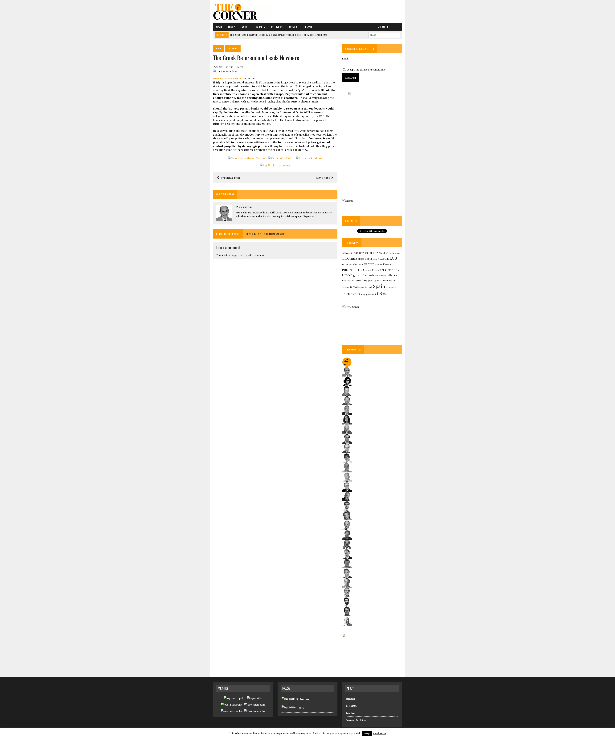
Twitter (301, 708)
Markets (260, 27)
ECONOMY (347, 264)
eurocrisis (378, 264)
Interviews (277, 27)
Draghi (386, 259)
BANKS (229, 66)
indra (383, 276)
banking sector (363, 253)
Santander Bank (365, 287)
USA (384, 294)
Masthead (350, 698)
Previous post (230, 178)
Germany (392, 269)
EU (365, 264)
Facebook (304, 699)
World (245, 27)
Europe (232, 27)
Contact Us (351, 705)
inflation (392, 275)
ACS (344, 253)
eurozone (349, 269)
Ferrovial (368, 270)
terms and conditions (372, 69)
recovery (345, 287)
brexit (391, 252)
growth (357, 275)
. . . (397, 27)
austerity (349, 253)
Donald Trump (377, 259)
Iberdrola (368, 275)
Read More (379, 733)
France (375, 270)
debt (368, 258)
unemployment (368, 294)
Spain (219, 27)
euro (371, 264)
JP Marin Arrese (233, 78)
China (352, 258)
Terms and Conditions (356, 720)
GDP (382, 270)
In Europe (233, 48)
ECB (393, 258)
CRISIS (361, 259)
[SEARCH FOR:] (384, 34)
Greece (239, 66)
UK (358, 294)
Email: (345, 58)
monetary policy (366, 280)
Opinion (293, 27)
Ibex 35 (378, 276)
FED (361, 270)
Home (218, 48)
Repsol (353, 287)
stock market (391, 287)
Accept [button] (367, 733)
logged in (236, 255)
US (379, 293)
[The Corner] (243, 11)
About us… (384, 27)
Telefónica (349, 294)
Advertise (350, 713)
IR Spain (308, 27)
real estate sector (386, 280)
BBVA (385, 252)
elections (358, 264)
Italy (344, 280)
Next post (323, 178)
